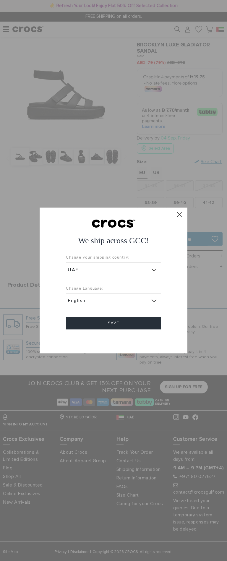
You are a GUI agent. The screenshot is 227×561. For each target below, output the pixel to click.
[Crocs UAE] (113, 223)
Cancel (113, 340)
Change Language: (84, 289)
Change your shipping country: (98, 258)
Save (113, 323)
